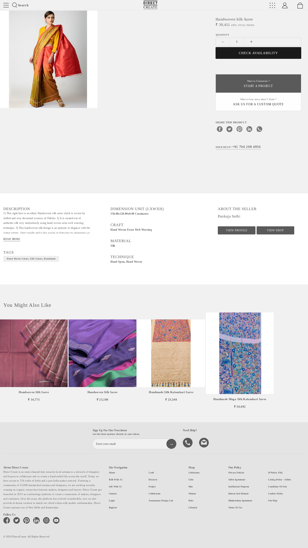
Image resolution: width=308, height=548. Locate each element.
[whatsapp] (259, 129)
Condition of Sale (277, 486)
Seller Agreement (236, 479)
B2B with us (115, 479)
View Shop (275, 230)
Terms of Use (235, 507)
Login (112, 500)
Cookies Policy (275, 493)
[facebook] (220, 129)
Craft (151, 472)
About (112, 472)
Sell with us (115, 486)
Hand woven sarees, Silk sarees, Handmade (31, 258)
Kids (190, 500)
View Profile (236, 230)
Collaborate (154, 493)
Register (113, 507)
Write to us (204, 442)
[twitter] (229, 129)
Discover (153, 479)
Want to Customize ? (258, 84)
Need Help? (238, 147)
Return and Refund (238, 493)
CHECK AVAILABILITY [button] (258, 53)
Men (190, 486)
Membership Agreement (240, 500)
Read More (11, 239)
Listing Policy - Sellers (279, 479)
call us (188, 442)
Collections (194, 472)
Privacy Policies (236, 472)
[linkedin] (249, 129)
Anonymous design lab (161, 500)
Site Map (272, 500)
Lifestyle (192, 507)
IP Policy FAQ (275, 472)
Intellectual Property (238, 486)
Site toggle (6, 5)
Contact (113, 493)
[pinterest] (239, 129)
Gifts (190, 479)
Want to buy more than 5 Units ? (258, 102)
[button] (303, 360)
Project (152, 486)
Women (192, 493)
